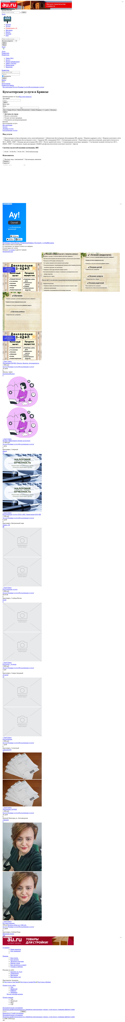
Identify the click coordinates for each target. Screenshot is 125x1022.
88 (3, 527)
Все (4, 110)
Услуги (15, 87)
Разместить (5, 53)
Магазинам (14, 975)
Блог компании (15, 951)
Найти (4, 43)
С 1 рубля (46, 110)
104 (4, 935)
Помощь (5, 956)
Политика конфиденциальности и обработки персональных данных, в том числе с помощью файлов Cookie (39, 1009)
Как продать (14, 959)
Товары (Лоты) (11, 110)
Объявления (14, 973)
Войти (4, 80)
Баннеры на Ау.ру (16, 972)
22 (3, 676)
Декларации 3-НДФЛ (10, 809)
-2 (3, 751)
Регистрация (6, 83)
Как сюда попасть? (25, 96)
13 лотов (12, 250)
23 (3, 453)
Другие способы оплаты (15, 994)
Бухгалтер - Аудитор (9, 664)
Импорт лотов (15, 963)
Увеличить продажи (17, 961)
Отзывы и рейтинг (16, 966)
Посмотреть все (8, 251)
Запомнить (7, 76)
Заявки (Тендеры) (36, 110)
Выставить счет (15, 977)
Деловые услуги (23, 87)
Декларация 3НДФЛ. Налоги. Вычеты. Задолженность (21, 363)
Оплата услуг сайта (9, 985)
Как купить (14, 958)
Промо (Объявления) (23, 110)
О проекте (6, 947)
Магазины (53, 110)
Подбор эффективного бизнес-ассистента (16, 441)
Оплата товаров (8, 997)
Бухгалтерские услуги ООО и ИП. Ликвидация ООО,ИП (22, 514)
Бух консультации (9, 923)
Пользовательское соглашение (13, 1008)
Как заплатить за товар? (18, 965)
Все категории (7, 87)
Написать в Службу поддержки (13, 1013)
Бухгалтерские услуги (36, 87)
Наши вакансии (15, 949)
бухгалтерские (7, 739)
